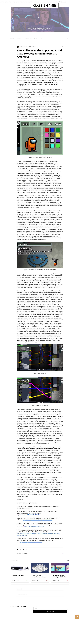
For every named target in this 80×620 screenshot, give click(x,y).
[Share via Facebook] (17, 549)
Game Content (20, 38)
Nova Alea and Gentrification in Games (39, 576)
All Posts (12, 38)
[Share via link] (26, 549)
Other (41, 38)
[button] (67, 38)
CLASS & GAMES (45, 5)
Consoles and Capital (18, 575)
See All (68, 560)
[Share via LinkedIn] (23, 549)
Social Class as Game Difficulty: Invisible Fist (59, 576)
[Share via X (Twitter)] (20, 549)
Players (36, 38)
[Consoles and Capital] (20, 568)
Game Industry (29, 38)
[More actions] (62, 46)
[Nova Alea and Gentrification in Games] (40, 568)
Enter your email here (38, 606)
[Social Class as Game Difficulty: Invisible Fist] (60, 568)
